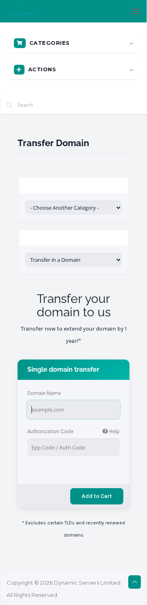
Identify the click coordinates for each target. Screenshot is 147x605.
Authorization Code (73, 431)
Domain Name (44, 393)
